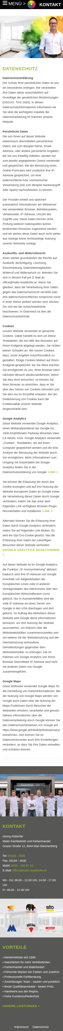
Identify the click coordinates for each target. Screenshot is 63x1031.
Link (52, 472)
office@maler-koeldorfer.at (29, 870)
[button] (5, 3)
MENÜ (15, 3)
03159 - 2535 (16, 855)
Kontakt (50, 4)
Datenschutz (41, 1027)
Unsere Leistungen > (21, 1006)
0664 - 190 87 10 (22, 865)
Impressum (21, 1027)
